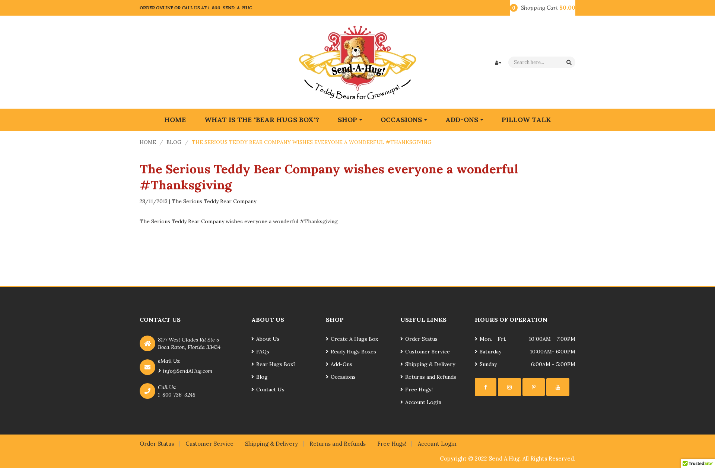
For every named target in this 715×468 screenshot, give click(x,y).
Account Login (423, 402)
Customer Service (427, 351)
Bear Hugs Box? (276, 364)
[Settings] (485, 387)
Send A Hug (504, 458)
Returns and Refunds (430, 377)
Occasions (343, 377)
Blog (173, 142)
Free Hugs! (419, 389)
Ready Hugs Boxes (353, 351)
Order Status (421, 339)
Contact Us (270, 389)
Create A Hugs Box (354, 339)
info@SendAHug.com (187, 371)
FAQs (262, 351)
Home (148, 142)
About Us (268, 339)
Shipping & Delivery (430, 364)
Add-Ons (341, 364)
